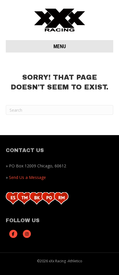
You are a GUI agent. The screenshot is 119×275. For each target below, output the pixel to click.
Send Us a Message (27, 177)
